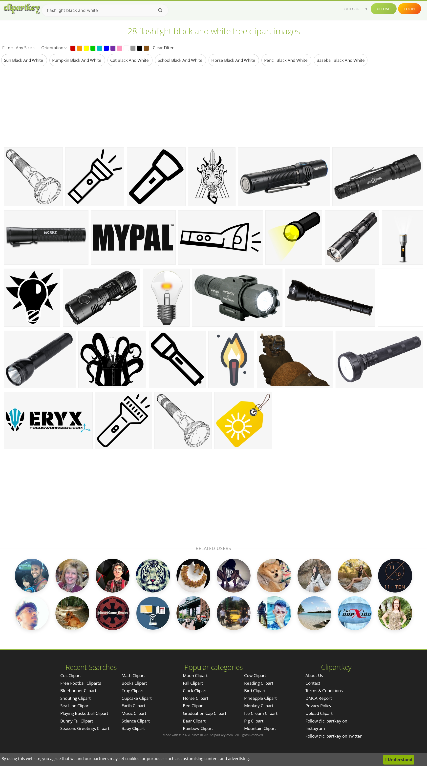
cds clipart (70, 675)
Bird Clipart (255, 690)
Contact (312, 683)
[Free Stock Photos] (21, 8)
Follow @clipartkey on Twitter (333, 736)
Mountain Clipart (260, 728)
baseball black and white (341, 60)
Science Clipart (136, 721)
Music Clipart (134, 713)
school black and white (180, 60)
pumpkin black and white (77, 60)
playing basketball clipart (84, 713)
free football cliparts (80, 683)
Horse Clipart (195, 698)
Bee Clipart (193, 705)
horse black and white (233, 60)
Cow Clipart (255, 675)
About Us (314, 675)
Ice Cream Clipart (261, 713)
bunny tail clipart (76, 721)
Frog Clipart (133, 690)
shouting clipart (75, 698)
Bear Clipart (194, 721)
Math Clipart (133, 675)
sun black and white (24, 60)
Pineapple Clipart (260, 698)
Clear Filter (163, 47)
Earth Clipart (133, 705)
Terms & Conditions (324, 690)
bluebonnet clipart (78, 690)
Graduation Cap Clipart (204, 713)
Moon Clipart (195, 675)
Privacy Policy (318, 705)
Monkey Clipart (258, 705)
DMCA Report (318, 698)
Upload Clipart (319, 713)
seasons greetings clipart (84, 728)
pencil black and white (286, 60)
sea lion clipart (75, 705)
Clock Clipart (195, 690)
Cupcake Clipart (137, 698)
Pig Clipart (253, 721)
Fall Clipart (193, 683)
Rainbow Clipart (198, 728)
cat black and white (130, 60)
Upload (383, 8)
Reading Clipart (258, 683)
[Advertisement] (213, 106)
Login (409, 8)
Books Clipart (134, 683)
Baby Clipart (133, 728)
